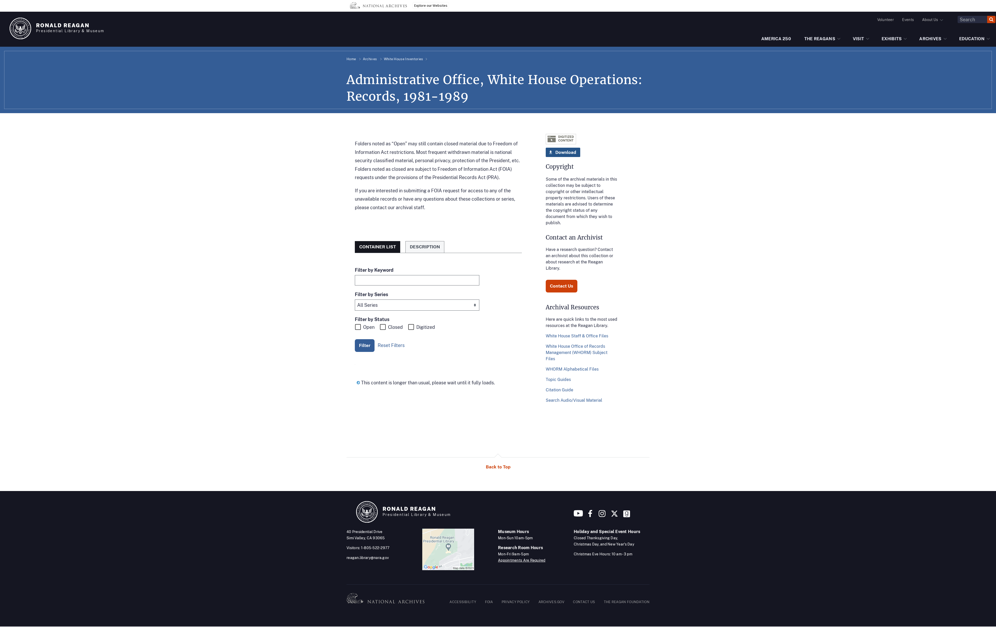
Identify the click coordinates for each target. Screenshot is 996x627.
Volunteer (885, 20)
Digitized (425, 327)
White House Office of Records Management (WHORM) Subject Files (576, 352)
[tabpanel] (438, 328)
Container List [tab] (377, 246)
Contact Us (561, 286)
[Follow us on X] (614, 515)
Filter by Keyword (374, 270)
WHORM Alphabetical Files (572, 369)
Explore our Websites (430, 5)
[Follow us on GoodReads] (626, 515)
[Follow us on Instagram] (601, 515)
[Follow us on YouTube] (578, 515)
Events (908, 20)
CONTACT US (584, 602)
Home (351, 59)
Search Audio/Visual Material (574, 400)
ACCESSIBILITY (462, 602)
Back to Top (498, 466)
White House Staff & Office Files (577, 335)
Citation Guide (559, 389)
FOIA (489, 602)
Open (369, 327)
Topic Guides (558, 379)
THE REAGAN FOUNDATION (626, 602)
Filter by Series (371, 294)
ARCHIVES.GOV (551, 602)
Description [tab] (425, 246)
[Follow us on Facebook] (590, 515)
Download (565, 152)
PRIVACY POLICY (516, 602)
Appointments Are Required (521, 560)
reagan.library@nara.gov (368, 558)
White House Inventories (403, 59)
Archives (370, 59)
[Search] (991, 19)
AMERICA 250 (776, 38)
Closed (395, 327)
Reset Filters (391, 345)
